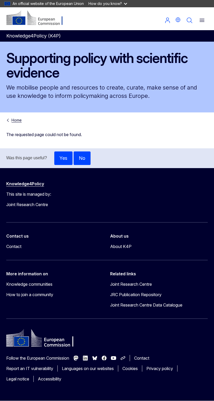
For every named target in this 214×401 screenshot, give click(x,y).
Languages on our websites (88, 368)
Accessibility (49, 378)
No (82, 158)
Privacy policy (159, 368)
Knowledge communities (29, 284)
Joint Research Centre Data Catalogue (146, 305)
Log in (167, 20)
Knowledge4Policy (25, 183)
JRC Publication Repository (136, 294)
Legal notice (17, 378)
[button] (178, 19)
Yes (63, 158)
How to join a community (29, 294)
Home (16, 120)
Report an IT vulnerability (29, 368)
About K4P (121, 246)
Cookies (130, 368)
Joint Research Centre (131, 284)
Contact (13, 246)
